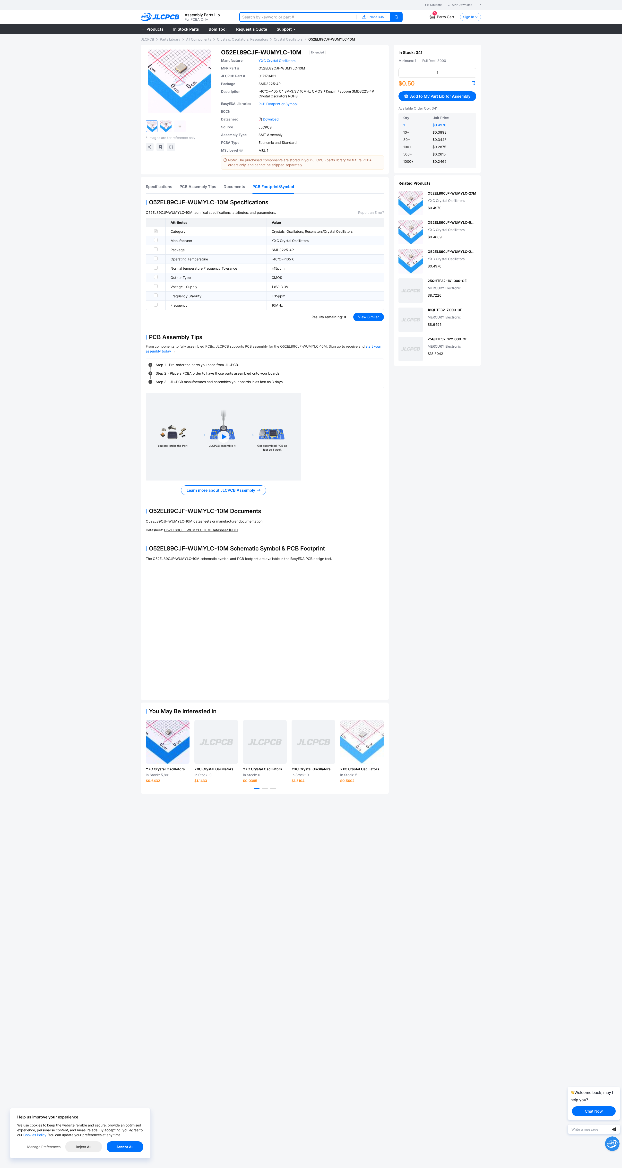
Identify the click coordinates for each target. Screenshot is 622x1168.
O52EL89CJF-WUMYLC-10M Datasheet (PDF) (201, 530)
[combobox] (298, 17)
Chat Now (594, 1111)
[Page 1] (256, 788)
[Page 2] (265, 788)
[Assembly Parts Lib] (160, 17)
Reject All (83, 1147)
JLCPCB (147, 39)
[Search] (396, 17)
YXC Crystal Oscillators (277, 61)
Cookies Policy (34, 1135)
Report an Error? (371, 212)
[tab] (159, 186)
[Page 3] (273, 788)
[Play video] (223, 437)
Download (271, 119)
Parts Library (170, 39)
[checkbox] (156, 231)
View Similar (368, 317)
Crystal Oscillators (288, 39)
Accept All (124, 1147)
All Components (198, 39)
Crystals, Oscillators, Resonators (242, 39)
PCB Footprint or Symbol (278, 104)
